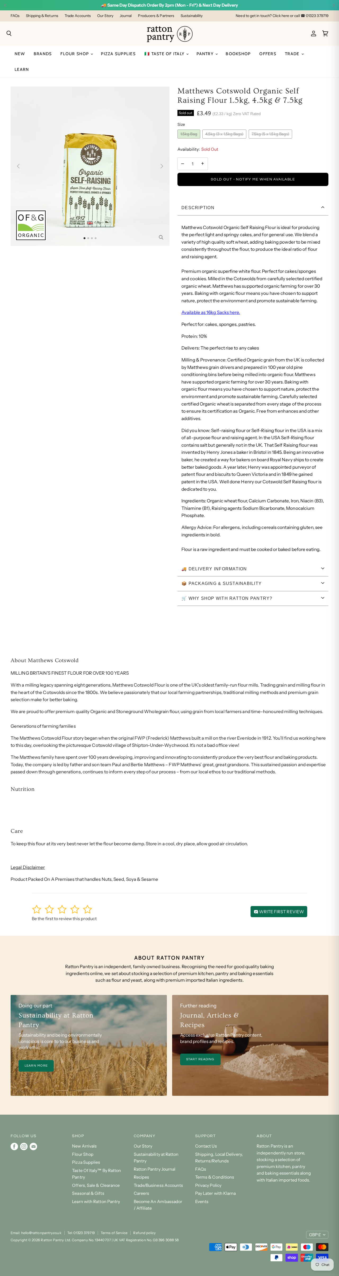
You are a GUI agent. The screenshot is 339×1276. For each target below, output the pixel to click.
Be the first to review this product (64, 918)
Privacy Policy (208, 1185)
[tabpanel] (252, 388)
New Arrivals (84, 1146)
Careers (141, 1193)
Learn (22, 69)
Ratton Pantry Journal (155, 1169)
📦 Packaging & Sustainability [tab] (221, 583)
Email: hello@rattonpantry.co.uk (36, 1233)
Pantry (206, 53)
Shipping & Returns (42, 16)
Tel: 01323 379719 (81, 1233)
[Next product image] (160, 166)
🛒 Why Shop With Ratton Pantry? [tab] (227, 598)
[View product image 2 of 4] (88, 238)
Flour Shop (75, 53)
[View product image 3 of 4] (92, 238)
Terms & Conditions (214, 1177)
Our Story (105, 16)
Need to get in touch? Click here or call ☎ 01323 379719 (282, 16)
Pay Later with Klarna (215, 1193)
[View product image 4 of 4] (96, 238)
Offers (267, 53)
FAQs (15, 16)
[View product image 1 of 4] (85, 238)
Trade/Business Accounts (158, 1185)
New (20, 53)
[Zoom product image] (161, 237)
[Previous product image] (19, 166)
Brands (43, 53)
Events (202, 1201)
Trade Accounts (78, 16)
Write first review (281, 911)
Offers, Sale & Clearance (96, 1185)
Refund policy (144, 1233)
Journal (126, 16)
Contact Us (206, 1146)
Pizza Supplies (118, 53)
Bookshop (238, 53)
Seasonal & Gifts (88, 1193)
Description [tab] (198, 207)
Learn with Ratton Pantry (96, 1201)
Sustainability (192, 16)
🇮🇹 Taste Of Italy (165, 53)
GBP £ (315, 1234)
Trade (293, 53)
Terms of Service (114, 1233)
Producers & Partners (156, 16)
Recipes (141, 1177)
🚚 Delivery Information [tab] (214, 569)
